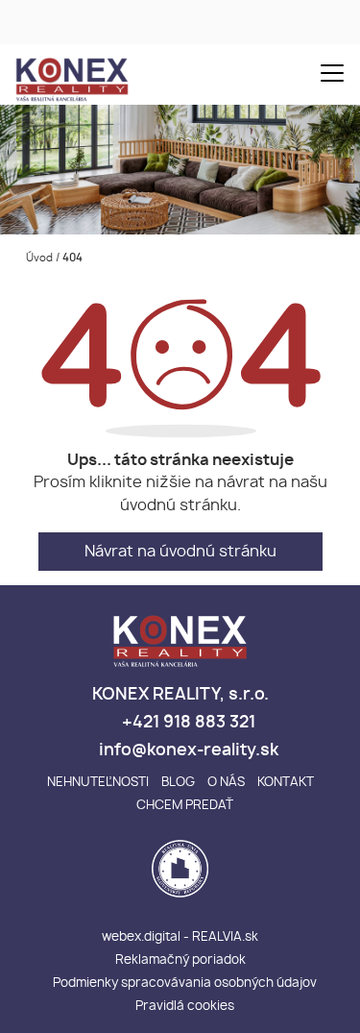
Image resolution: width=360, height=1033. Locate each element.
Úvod (38, 258)
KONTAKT (285, 782)
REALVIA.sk (225, 937)
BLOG (178, 782)
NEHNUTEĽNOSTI (98, 782)
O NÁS (226, 782)
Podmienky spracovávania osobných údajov (185, 983)
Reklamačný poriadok (180, 960)
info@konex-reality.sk (186, 750)
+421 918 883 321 (186, 722)
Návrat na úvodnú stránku (180, 551)
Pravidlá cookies (184, 1006)
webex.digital (141, 937)
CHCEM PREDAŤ (184, 805)
